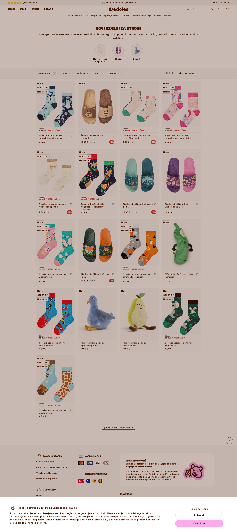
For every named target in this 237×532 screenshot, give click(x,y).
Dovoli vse (199, 523)
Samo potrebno (199, 509)
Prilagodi (199, 515)
